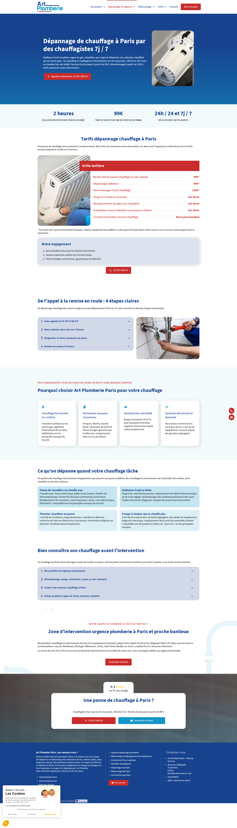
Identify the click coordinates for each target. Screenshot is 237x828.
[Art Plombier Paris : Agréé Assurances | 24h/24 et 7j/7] (50, 7)
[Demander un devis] (231, 417)
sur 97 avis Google (118, 688)
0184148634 (173, 777)
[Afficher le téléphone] (231, 411)
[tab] (86, 321)
